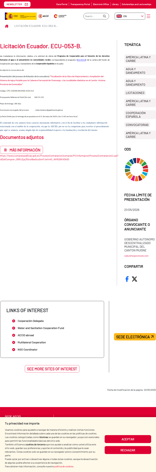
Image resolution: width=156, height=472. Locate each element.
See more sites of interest (52, 369)
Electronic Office (101, 4)
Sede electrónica (133, 336)
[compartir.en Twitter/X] (134, 279)
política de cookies (63, 466)
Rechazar (128, 450)
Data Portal (61, 4)
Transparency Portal (80, 4)
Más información (25, 150)
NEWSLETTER (14, 4)
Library (115, 4)
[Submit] (104, 16)
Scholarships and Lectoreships (136, 4)
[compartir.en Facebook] (127, 279)
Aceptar (128, 439)
